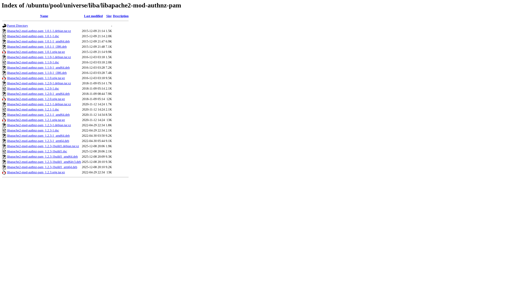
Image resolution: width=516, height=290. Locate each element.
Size (109, 16)
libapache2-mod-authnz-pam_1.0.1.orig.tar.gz (36, 52)
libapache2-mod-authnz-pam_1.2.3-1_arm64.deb (38, 141)
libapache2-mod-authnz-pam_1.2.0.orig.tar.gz (36, 99)
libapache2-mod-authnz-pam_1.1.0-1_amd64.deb (38, 67)
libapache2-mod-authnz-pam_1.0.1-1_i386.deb (37, 46)
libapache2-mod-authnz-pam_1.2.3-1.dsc (33, 130)
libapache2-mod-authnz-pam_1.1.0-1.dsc (33, 62)
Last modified (93, 16)
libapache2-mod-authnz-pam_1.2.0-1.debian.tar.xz (39, 83)
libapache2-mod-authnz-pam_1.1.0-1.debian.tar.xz (39, 57)
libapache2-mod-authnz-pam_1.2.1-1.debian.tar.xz (39, 104)
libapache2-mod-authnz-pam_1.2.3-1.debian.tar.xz (39, 125)
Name (44, 16)
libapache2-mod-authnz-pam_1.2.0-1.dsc (33, 88)
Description (121, 16)
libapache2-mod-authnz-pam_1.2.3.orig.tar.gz (36, 172)
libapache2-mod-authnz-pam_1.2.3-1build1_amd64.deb (42, 156)
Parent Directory (17, 25)
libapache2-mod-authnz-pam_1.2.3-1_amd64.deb (38, 135)
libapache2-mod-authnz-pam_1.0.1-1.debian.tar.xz (39, 31)
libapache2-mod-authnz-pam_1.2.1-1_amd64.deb (38, 114)
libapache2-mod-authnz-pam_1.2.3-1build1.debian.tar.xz (43, 146)
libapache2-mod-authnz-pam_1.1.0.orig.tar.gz (36, 78)
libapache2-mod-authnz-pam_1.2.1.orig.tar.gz (36, 120)
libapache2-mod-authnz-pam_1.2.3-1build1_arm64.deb (42, 167)
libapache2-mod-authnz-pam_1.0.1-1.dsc (33, 36)
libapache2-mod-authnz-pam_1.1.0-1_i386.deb (37, 73)
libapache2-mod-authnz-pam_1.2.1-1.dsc (33, 109)
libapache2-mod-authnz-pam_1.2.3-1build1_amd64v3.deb (44, 162)
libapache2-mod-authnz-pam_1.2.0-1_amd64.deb (38, 93)
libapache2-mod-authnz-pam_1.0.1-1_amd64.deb (38, 41)
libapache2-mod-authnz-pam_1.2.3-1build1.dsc (37, 151)
